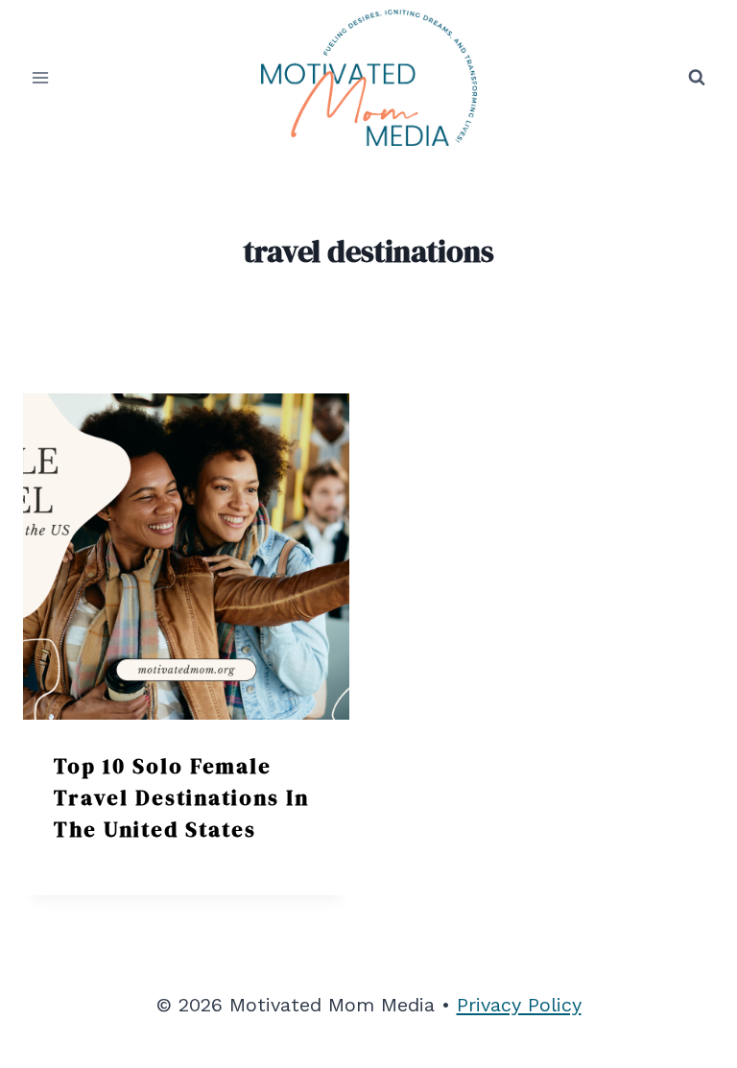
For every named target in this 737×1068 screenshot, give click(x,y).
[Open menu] (41, 77)
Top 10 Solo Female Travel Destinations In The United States (181, 797)
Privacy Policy (519, 1004)
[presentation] (186, 556)
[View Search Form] (696, 77)
